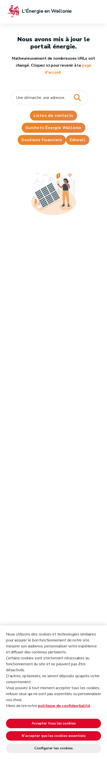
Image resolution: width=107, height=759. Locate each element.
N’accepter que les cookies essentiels (54, 735)
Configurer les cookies (53, 748)
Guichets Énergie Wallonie (53, 127)
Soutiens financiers (41, 140)
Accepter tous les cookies (54, 723)
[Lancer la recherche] (77, 98)
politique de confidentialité (64, 706)
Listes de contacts (53, 115)
